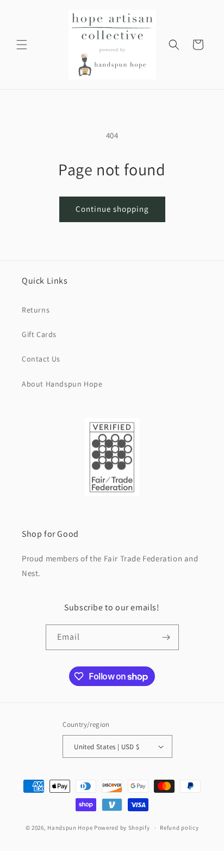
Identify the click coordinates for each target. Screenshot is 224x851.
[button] (22, 45)
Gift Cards (39, 334)
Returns (35, 310)
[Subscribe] (166, 637)
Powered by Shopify (122, 827)
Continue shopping (112, 209)
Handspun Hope (69, 827)
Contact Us (41, 359)
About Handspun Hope (62, 384)
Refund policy (179, 827)
